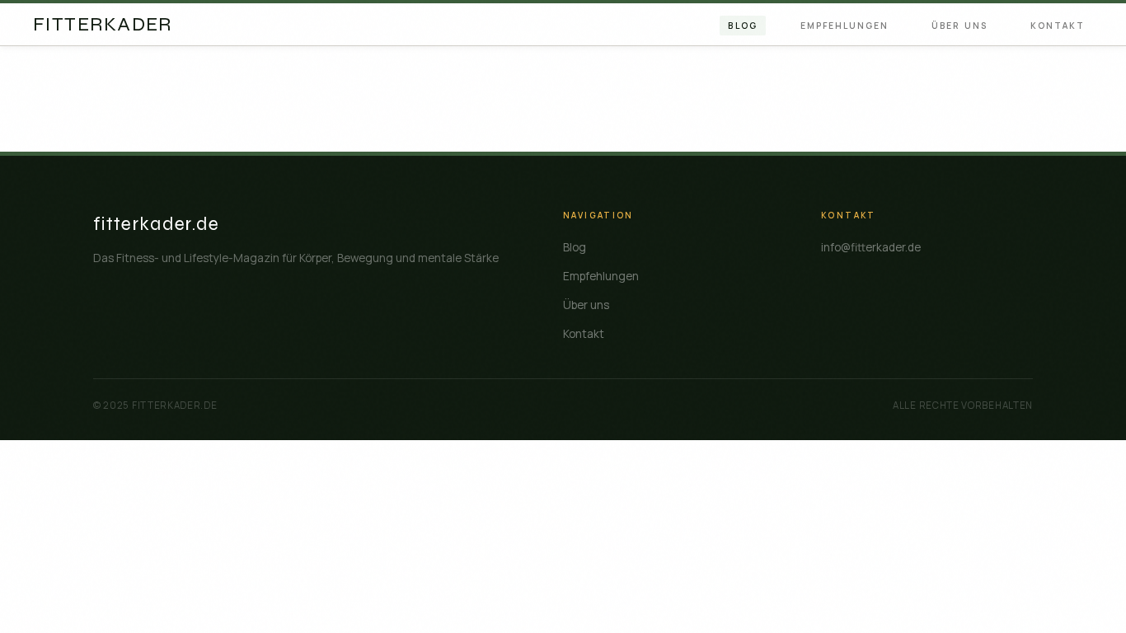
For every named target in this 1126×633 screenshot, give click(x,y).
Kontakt (1057, 25)
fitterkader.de (156, 224)
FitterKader (102, 25)
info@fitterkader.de (871, 247)
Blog (742, 25)
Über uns (959, 25)
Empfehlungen (844, 25)
